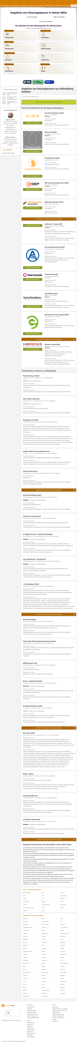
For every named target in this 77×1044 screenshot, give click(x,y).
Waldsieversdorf (26, 991)
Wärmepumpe (5, 5)
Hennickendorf (26, 926)
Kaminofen (40, 5)
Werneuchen (25, 917)
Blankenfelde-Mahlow (64, 958)
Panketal (24, 965)
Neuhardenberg (45, 991)
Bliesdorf (43, 962)
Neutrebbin (62, 920)
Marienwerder (44, 988)
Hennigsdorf (62, 988)
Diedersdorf (62, 982)
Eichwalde (44, 932)
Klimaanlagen (30, 1032)
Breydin (43, 914)
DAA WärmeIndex (31, 1006)
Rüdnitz (24, 982)
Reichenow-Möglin (45, 920)
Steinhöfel (44, 970)
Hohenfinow (44, 953)
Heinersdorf (62, 965)
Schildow (43, 950)
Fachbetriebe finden (32, 1009)
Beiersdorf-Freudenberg (27, 947)
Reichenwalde (63, 977)
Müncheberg (44, 938)
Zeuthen (43, 958)
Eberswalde (44, 965)
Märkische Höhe (45, 929)
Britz (61, 917)
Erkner (24, 977)
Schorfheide (62, 947)
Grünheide (25, 988)
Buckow (24, 979)
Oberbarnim (25, 970)
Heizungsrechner (31, 1008)
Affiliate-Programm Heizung (59, 1006)
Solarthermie (32, 5)
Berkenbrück (62, 938)
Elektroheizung (49, 5)
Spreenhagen (44, 955)
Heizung (73, 5)
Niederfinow (44, 973)
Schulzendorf (44, 943)
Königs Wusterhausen (64, 929)
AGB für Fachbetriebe (58, 1013)
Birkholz (62, 935)
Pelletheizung (15, 5)
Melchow (43, 926)
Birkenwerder (63, 932)
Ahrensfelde (25, 941)
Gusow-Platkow (63, 967)
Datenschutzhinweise (58, 1009)
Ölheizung (58, 5)
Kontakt (54, 1015)
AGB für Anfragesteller (58, 1011)
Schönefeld (44, 977)
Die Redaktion (30, 1002)
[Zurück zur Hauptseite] (13, 1001)
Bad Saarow (62, 970)
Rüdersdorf (25, 953)
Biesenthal (25, 985)
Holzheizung (30, 1027)
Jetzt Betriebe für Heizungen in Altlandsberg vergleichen (49, 214)
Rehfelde (25, 943)
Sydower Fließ (26, 958)
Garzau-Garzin (26, 955)
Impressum (55, 1017)
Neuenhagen (25, 920)
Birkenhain (62, 979)
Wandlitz (43, 947)
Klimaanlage (66, 5)
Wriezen (43, 935)
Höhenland (25, 973)
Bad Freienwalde (45, 967)
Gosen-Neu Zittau (45, 917)
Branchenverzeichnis (32, 1011)
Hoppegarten (25, 935)
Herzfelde (25, 938)
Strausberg (25, 914)
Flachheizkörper (31, 864)
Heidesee (62, 943)
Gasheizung (23, 5)
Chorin (61, 955)
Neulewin (62, 973)
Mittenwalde (44, 923)
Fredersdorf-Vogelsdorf (27, 923)
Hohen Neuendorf (64, 923)
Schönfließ (25, 929)
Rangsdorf (62, 985)
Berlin (43, 941)
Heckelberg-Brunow (27, 967)
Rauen (61, 914)
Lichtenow (25, 950)
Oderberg (62, 953)
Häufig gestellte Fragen (8, 148)
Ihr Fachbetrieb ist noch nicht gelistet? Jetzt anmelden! (49, 835)
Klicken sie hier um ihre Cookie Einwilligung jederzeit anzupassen (14, 1036)
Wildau (43, 979)
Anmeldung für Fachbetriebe (59, 1004)
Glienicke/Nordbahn (46, 985)
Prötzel (24, 962)
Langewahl (62, 941)
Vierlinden (62, 962)
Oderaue (62, 926)
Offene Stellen (56, 1008)
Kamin (35, 847)
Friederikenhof (63, 950)
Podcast (29, 1004)
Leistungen (55, 1002)
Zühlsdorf (44, 982)
